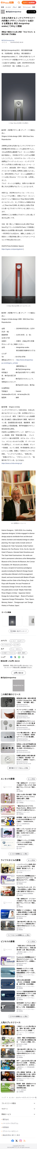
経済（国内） (22, 653)
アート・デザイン (15, 649)
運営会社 (5, 1119)
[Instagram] (20, 1141)
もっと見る (31, 779)
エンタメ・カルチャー (17, 641)
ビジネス (16, 644)
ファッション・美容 (29, 7)
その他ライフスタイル (8, 653)
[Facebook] (11, 657)
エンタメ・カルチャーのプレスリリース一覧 (23, 1097)
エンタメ (8, 7)
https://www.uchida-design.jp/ (12, 463)
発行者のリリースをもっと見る (18, 768)
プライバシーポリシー (10, 1131)
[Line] (19, 657)
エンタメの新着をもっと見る (19, 854)
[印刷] (23, 657)
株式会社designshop (8, 40)
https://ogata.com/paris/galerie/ (12, 249)
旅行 (19, 7)
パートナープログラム (10, 1123)
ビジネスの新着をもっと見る (19, 1016)
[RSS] (24, 1141)
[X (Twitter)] (15, 657)
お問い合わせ (18, 673)
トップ (4, 1097)
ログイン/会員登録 (29, 2)
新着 (2, 7)
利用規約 (5, 1127)
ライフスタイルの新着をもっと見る (18, 935)
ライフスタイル (6, 644)
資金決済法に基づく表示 (11, 1135)
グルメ (15, 7)
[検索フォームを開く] (19, 2)
